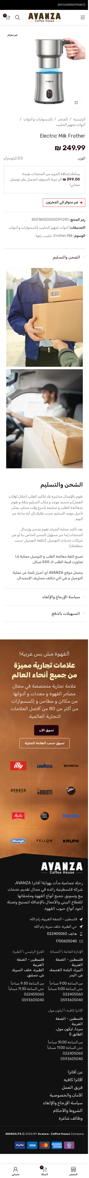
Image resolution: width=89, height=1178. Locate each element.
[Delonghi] (18, 841)
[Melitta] (18, 816)
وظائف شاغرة (71, 1118)
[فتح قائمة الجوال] (83, 17)
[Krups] (71, 841)
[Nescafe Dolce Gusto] (45, 816)
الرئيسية (79, 119)
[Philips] (71, 816)
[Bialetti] (45, 790)
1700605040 (66, 941)
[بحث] (17, 17)
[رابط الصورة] (62, 868)
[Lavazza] (45, 765)
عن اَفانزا (75, 1071)
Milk (70, 236)
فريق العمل (72, 1087)
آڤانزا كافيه (73, 1079)
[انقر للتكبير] (76, 102)
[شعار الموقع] (44, 17)
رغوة (39, 236)
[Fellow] (45, 841)
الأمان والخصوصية (66, 1095)
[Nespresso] (71, 765)
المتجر (63, 119)
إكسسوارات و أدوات (37, 119)
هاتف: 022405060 (62, 934)
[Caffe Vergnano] (71, 790)
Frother (60, 236)
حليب (48, 236)
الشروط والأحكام (68, 1110)
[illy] (18, 765)
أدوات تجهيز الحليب (70, 125)
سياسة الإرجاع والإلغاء (63, 1102)
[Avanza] (18, 790)
